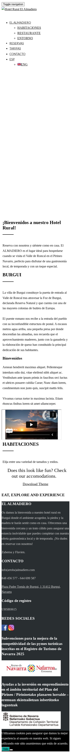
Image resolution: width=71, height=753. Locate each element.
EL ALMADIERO (20, 22)
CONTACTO (17, 54)
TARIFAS (15, 48)
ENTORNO (25, 38)
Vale (5, 748)
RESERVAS (16, 43)
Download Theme (35, 484)
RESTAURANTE (29, 33)
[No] (11, 749)
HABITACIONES (29, 27)
